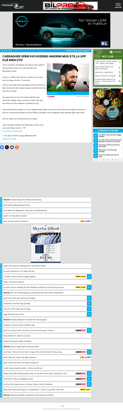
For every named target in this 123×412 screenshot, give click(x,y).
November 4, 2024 (9, 139)
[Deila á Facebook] (2, 147)
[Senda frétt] (12, 147)
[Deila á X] (7, 147)
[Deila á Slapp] (17, 147)
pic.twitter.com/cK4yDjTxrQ (12, 131)
